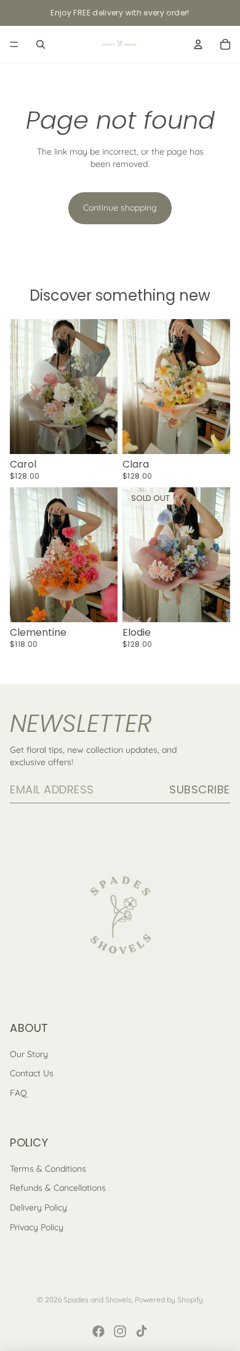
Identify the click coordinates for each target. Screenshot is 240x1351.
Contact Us (32, 1073)
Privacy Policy (36, 1227)
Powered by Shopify (169, 1299)
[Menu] (14, 44)
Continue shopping (120, 207)
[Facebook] (98, 1331)
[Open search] (40, 44)
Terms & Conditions (48, 1168)
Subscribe (199, 789)
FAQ (18, 1092)
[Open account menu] (198, 44)
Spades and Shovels (97, 1299)
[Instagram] (120, 1331)
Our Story (29, 1054)
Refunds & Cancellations (58, 1187)
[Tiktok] (141, 1331)
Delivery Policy (38, 1207)
